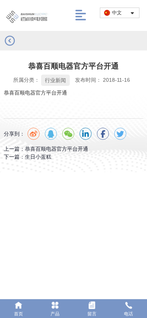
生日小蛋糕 (38, 157)
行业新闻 (55, 80)
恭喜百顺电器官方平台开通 (56, 149)
